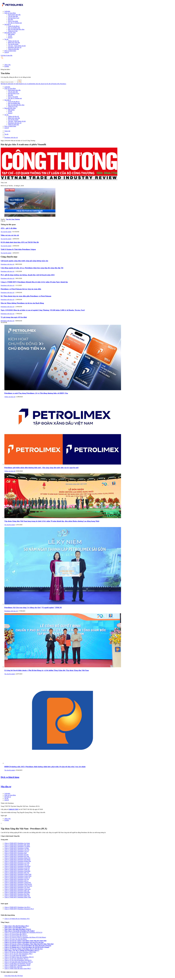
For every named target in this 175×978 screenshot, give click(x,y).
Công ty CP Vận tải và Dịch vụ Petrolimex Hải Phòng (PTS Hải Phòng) (25, 937)
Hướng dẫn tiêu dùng (37, 84)
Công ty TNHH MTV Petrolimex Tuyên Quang (18, 886)
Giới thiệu (7, 11)
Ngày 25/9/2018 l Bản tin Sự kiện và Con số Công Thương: (18, 140)
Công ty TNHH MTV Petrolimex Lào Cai (16, 864)
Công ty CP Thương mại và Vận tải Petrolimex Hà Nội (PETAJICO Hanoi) (26, 947)
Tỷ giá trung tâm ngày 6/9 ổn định (14, 317)
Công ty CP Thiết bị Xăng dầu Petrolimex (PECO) (19, 957)
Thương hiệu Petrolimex (59, 84)
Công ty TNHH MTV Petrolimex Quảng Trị (17, 877)
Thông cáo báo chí (13, 41)
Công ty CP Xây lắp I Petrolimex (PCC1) (16, 958)
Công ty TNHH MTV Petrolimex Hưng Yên (17, 858)
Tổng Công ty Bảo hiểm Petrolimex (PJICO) (17, 929)
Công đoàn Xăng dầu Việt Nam (13, 975)
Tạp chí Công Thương (13, 219)
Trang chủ (7, 131)
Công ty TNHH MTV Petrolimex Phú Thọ (16, 872)
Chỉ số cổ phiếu (26, 84)
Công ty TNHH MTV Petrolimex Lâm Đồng (17, 866)
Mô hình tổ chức (5, 84)
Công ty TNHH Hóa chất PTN (13, 967)
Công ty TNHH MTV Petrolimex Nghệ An (16, 869)
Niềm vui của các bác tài (10, 235)
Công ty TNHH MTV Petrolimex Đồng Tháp (17, 897)
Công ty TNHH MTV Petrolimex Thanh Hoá (17, 882)
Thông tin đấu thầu (13, 49)
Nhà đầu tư (7, 24)
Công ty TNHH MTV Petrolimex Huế (15, 853)
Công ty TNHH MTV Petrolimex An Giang (17, 843)
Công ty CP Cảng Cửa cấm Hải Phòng (15, 939)
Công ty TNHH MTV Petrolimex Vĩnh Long (17, 889)
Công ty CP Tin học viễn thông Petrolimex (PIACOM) (20, 952)
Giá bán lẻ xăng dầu (6, 55)
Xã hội (10, 36)
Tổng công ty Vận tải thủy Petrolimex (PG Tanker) (19, 931)
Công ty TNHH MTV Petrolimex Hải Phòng (17, 859)
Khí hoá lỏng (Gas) (13, 18)
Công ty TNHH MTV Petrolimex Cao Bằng (17, 846)
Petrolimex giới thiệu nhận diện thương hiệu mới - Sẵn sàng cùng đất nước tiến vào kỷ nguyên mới (41, 468)
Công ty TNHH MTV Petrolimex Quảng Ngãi (17, 874)
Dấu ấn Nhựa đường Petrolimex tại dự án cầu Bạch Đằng (22, 303)
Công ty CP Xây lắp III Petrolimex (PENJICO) (18, 960)
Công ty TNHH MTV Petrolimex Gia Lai (16, 851)
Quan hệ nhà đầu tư (13, 26)
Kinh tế (10, 37)
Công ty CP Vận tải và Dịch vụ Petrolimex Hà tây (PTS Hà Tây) (23, 949)
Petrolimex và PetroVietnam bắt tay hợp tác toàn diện (21, 289)
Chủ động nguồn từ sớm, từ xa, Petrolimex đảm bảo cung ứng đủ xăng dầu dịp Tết (32, 268)
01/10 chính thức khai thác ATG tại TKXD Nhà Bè (20, 242)
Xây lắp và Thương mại (15, 23)
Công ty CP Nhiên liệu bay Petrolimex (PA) (17, 918)
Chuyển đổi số (48, 84)
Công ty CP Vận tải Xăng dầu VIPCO (15, 934)
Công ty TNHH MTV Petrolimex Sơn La (16, 881)
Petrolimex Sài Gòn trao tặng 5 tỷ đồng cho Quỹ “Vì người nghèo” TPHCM (33, 607)
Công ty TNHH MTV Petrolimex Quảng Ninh (17, 876)
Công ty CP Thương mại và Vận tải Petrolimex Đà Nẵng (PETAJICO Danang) (27, 945)
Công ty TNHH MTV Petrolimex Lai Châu (17, 863)
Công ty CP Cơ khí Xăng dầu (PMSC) (15, 955)
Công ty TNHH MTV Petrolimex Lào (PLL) (17, 907)
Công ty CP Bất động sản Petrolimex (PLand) (17, 963)
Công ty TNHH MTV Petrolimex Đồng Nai (17, 895)
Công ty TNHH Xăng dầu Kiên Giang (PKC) (17, 968)
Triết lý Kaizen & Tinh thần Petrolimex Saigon (18, 249)
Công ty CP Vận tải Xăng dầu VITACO (16, 935)
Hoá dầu (10, 19)
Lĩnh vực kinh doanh (16, 84)
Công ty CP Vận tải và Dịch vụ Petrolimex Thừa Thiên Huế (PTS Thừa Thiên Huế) (29, 944)
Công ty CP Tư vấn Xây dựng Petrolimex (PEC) (18, 953)
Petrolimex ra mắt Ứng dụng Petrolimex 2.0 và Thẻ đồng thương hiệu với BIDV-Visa (36, 393)
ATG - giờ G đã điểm (9, 228)
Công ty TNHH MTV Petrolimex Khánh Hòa (17, 861)
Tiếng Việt (7, 64)
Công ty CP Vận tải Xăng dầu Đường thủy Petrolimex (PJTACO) (23, 932)
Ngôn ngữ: (4, 815)
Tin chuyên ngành (13, 44)
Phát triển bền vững (10, 32)
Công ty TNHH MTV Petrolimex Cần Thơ (16, 849)
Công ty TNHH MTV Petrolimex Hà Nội (16, 854)
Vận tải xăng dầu (13, 16)
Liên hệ (6, 52)
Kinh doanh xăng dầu (14, 14)
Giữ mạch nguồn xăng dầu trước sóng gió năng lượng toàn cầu (24, 261)
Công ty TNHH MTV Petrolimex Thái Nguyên (18, 884)
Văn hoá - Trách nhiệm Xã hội (17, 46)
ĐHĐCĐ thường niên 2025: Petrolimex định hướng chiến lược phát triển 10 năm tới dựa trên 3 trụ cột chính (44, 767)
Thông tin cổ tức (13, 31)
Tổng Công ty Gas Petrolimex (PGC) (15, 927)
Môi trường (11, 34)
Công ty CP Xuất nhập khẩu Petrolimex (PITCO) (18, 962)
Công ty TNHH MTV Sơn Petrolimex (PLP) (17, 965)
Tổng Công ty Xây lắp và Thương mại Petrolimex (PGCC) (21, 950)
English (6, 66)
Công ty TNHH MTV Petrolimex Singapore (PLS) (19, 909)
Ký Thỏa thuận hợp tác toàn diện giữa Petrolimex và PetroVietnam (26, 296)
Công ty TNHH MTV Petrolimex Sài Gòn (16, 879)
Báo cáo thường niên (14, 28)
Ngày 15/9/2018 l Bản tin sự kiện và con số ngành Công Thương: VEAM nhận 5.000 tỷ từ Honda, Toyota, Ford (43, 310)
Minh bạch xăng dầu (14, 42)
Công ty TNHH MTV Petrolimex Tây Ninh (17, 887)
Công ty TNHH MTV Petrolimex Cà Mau (16, 848)
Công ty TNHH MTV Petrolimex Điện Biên (17, 892)
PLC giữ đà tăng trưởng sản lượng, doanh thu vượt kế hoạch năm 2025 (28, 275)
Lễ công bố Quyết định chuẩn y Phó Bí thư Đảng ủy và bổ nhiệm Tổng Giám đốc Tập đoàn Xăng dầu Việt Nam (46, 670)
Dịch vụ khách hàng (10, 50)
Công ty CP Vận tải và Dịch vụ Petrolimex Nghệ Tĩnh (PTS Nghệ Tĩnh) (25, 940)
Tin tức (6, 39)
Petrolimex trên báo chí (14, 47)
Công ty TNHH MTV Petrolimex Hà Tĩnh (16, 856)
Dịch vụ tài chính (13, 21)
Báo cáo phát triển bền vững (16, 29)
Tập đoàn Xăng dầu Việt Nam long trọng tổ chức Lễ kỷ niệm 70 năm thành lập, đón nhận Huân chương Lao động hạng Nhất (51, 521)
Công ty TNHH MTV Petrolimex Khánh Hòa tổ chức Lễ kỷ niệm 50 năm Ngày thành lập (34, 282)
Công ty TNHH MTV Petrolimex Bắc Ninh (17, 845)
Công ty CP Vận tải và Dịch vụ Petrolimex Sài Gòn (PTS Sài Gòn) (24, 942)
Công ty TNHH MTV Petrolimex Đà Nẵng (16, 894)
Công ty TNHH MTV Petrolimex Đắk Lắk (16, 890)
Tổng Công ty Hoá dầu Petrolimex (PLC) (16, 926)
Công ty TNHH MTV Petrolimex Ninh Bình (17, 871)
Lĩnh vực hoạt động (10, 13)
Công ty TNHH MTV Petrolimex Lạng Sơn (17, 868)
